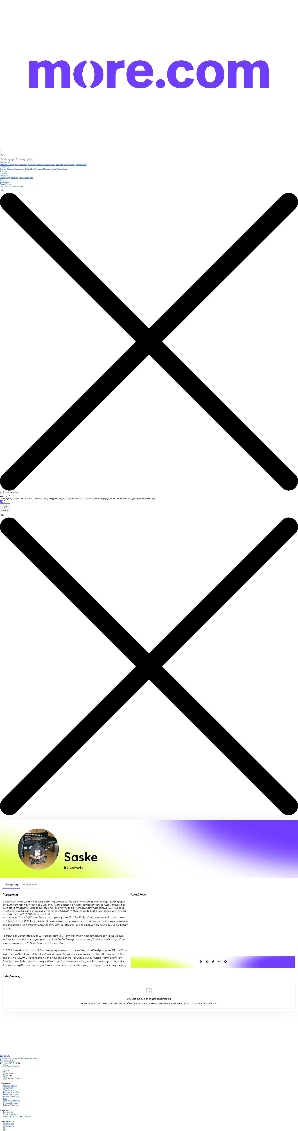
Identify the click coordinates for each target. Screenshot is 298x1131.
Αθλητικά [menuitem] (4, 175)
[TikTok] (4, 1129)
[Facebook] (8, 1123)
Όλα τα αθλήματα (26, 178)
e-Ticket (31, 165)
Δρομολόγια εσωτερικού (45, 165)
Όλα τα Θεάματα (7, 169)
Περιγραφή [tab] (11, 884)
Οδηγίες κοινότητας (11, 1096)
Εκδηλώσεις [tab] (30, 884)
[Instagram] (8, 1126)
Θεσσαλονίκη (61, 169)
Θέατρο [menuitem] (3, 171)
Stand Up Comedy (8, 186)
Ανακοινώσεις (81, 165)
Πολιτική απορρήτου (11, 1092)
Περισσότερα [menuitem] (5, 184)
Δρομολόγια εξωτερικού (65, 165)
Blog (5, 1099)
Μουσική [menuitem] (3, 173)
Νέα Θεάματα (37, 169)
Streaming (20, 186)
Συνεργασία (8, 1088)
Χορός (53, 169)
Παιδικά (28, 169)
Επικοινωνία (8, 1112)
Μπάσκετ (14, 178)
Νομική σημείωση (10, 1094)
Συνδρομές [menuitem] (4, 182)
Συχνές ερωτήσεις (10, 1114)
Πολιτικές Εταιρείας (11, 1103)
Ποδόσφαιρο (5, 178)
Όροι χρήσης (8, 1090)
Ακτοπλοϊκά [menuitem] (4, 162)
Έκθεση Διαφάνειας (11, 1105)
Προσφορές (22, 165)
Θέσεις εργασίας (10, 1085)
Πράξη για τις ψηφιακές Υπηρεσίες (17, 1116)
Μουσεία (46, 169)
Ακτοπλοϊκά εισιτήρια (9, 165)
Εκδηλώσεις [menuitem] (4, 167)
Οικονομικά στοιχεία (11, 1101)
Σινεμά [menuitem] (3, 180)
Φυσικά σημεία (12, 1066)
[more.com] (149, 148)
